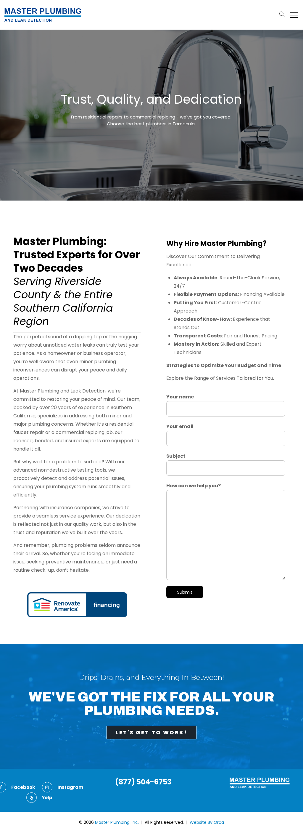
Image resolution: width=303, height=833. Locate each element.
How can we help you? (193, 485)
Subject (176, 456)
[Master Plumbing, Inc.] (42, 15)
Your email (180, 426)
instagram (70, 787)
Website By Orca (207, 822)
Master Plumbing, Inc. (117, 822)
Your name (180, 396)
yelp (47, 797)
